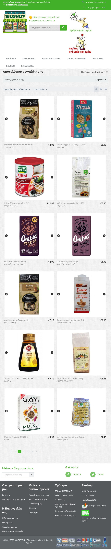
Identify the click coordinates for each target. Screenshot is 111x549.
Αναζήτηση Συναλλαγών (12, 531)
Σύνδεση (6, 495)
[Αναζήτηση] (63, 28)
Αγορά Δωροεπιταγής (38, 499)
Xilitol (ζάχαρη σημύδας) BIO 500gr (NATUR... (16, 204)
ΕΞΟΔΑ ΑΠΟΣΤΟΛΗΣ (51, 59)
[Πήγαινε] (31, 474)
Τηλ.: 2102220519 (89, 500)
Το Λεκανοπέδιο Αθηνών (65, 511)
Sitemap (32, 508)
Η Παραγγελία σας (10, 518)
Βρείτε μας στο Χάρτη (96, 505)
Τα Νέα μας (33, 512)
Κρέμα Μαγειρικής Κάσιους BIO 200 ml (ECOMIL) (70, 321)
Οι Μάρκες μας (35, 503)
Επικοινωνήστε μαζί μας (65, 515)
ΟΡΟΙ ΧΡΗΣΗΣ (29, 59)
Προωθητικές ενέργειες (39, 495)
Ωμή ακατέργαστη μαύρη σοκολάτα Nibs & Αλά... (67, 262)
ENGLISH (10, 66)
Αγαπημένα (7, 522)
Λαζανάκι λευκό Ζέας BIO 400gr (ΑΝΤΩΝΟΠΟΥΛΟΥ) (70, 379)
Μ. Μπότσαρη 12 (89, 491)
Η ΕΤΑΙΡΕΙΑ (97, 59)
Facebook (76, 474)
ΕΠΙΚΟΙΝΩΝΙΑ (27, 66)
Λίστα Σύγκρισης (9, 527)
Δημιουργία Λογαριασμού (13, 499)
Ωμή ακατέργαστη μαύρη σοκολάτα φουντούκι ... (15, 262)
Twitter (100, 474)
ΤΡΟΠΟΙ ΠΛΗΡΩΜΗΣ (76, 59)
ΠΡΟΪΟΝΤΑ (11, 59)
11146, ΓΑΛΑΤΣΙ (88, 495)
